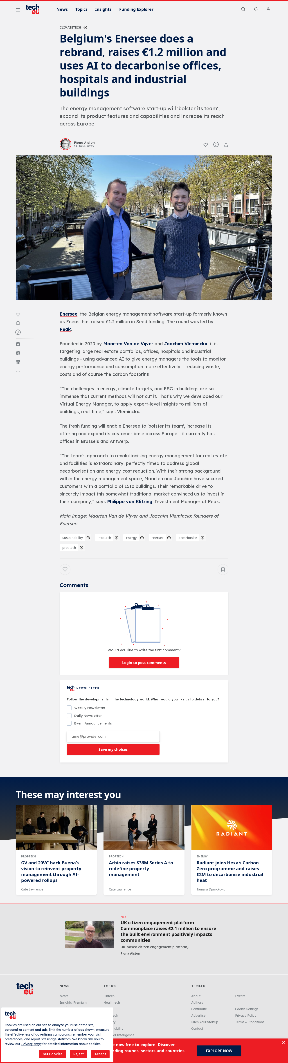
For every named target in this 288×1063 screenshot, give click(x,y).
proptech (69, 547)
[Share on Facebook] (18, 344)
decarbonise (187, 538)
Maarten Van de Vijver (128, 343)
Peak (65, 329)
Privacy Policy (245, 1016)
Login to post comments (144, 662)
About (195, 996)
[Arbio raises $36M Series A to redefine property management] (144, 827)
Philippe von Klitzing (129, 501)
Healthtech (112, 1002)
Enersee (68, 314)
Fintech (109, 996)
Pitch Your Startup (204, 1022)
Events (240, 996)
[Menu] (18, 10)
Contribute (199, 1009)
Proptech (104, 538)
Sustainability (72, 538)
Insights (103, 9)
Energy (131, 538)
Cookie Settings (246, 1009)
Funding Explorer (136, 9)
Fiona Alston (130, 953)
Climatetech (70, 27)
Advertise (198, 1016)
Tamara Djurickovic (211, 889)
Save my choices (113, 749)
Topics (81, 9)
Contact (197, 1029)
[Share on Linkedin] (18, 362)
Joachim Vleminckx (185, 343)
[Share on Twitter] (18, 353)
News (62, 9)
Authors (197, 1002)
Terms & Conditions (249, 1022)
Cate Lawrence (32, 889)
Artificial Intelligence (119, 1035)
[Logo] (35, 9)
